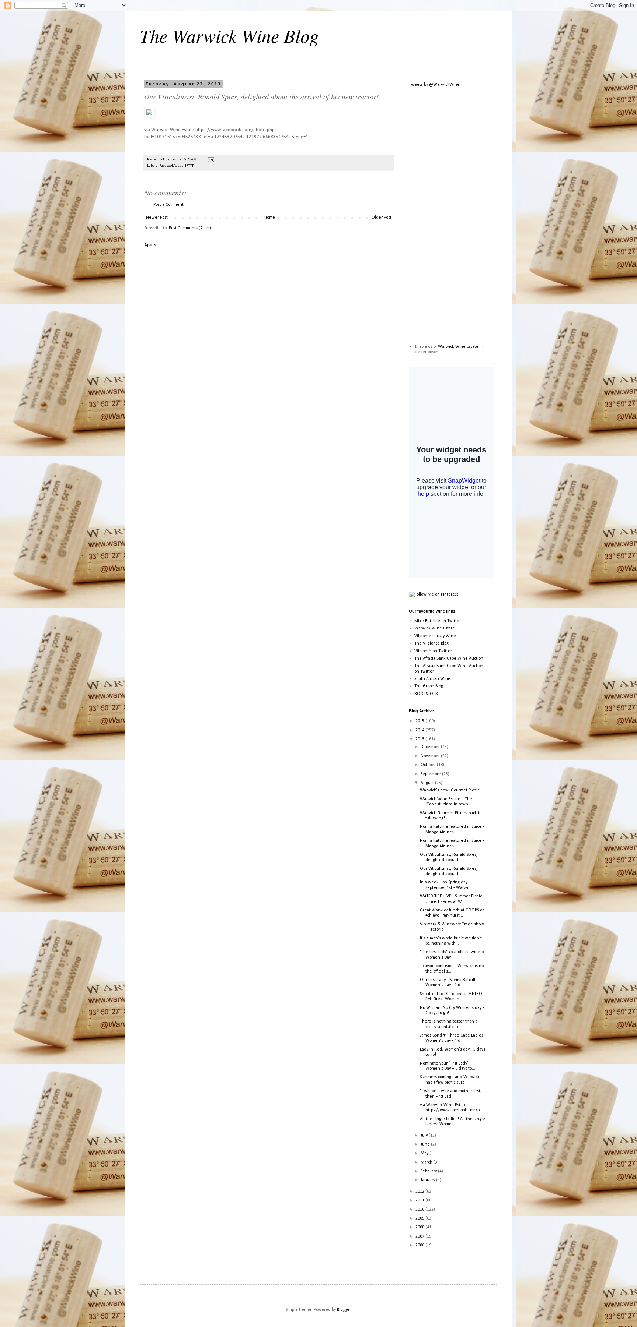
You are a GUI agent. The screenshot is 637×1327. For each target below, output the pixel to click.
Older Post (381, 217)
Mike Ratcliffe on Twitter (437, 621)
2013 (420, 739)
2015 (420, 721)
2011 (420, 1200)
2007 (420, 1236)
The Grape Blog (428, 686)
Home (269, 217)
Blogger (344, 1309)
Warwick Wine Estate (458, 347)
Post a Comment (168, 204)
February (429, 1171)
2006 (420, 1245)
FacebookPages (171, 166)
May (425, 1153)
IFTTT (189, 166)
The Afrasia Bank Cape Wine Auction (448, 658)
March (427, 1162)
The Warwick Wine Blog (229, 35)
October (429, 765)
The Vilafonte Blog (431, 643)
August (428, 783)
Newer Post (157, 217)
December (431, 747)
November (431, 756)
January (428, 1180)
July (425, 1135)
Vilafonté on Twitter (433, 651)
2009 (420, 1218)
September (431, 774)
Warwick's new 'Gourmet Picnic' (450, 790)
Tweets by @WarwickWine (434, 84)
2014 (420, 730)
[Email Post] (210, 160)
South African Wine (432, 679)
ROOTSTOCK (426, 694)
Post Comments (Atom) (190, 228)
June (426, 1144)
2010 (420, 1209)
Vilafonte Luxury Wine (435, 636)
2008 (420, 1227)
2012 (420, 1191)
